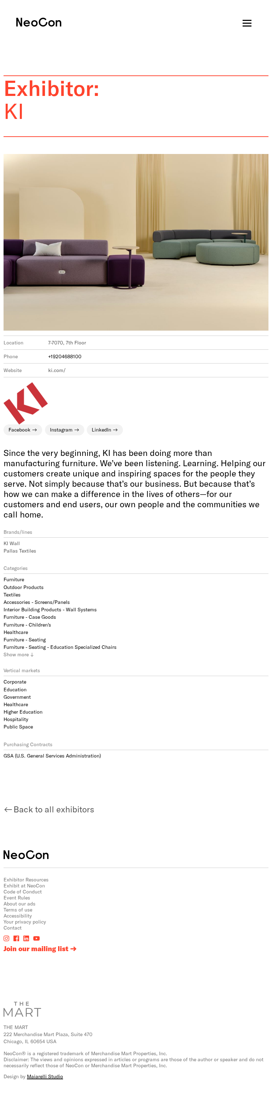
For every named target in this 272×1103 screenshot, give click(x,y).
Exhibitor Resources (26, 879)
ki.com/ (57, 370)
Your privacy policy (25, 922)
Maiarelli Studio (45, 1076)
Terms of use (18, 910)
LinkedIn (101, 430)
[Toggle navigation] (247, 23)
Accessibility (18, 916)
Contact (13, 928)
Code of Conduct (23, 891)
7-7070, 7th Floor (67, 342)
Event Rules (17, 898)
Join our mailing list (36, 948)
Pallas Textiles (20, 551)
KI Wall (12, 543)
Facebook (19, 430)
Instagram (61, 430)
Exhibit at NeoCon (24, 885)
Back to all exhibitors (53, 809)
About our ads (19, 904)
